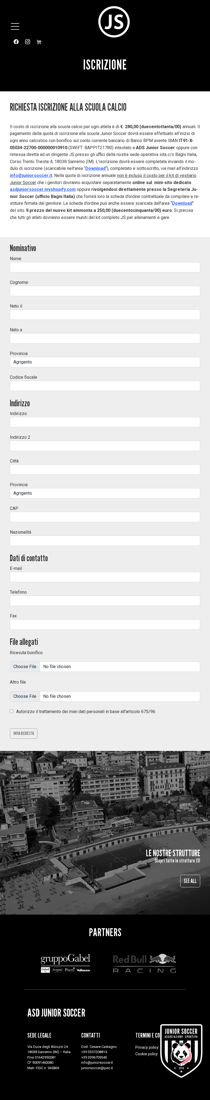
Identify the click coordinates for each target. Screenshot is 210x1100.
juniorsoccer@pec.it (97, 1068)
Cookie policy (146, 1054)
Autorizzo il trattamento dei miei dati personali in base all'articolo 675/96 (85, 711)
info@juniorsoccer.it (31, 175)
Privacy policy (147, 1047)
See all (190, 880)
